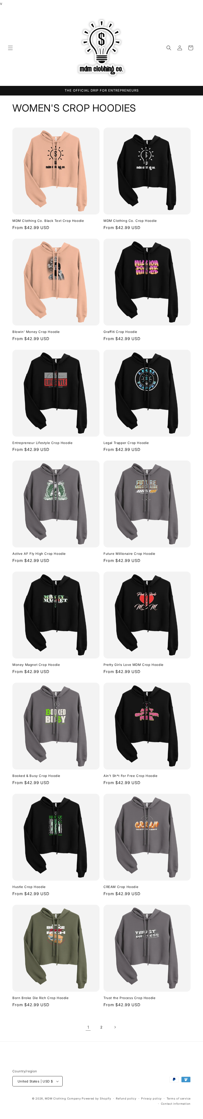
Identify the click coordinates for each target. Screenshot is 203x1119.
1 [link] (88, 1027)
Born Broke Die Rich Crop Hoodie (40, 998)
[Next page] (114, 1027)
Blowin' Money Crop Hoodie (36, 332)
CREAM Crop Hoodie (120, 887)
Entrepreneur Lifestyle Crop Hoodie (42, 443)
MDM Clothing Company (63, 1098)
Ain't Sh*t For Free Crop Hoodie (130, 776)
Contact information (176, 1103)
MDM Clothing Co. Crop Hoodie (130, 221)
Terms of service (179, 1098)
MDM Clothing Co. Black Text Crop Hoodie (48, 221)
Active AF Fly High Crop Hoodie (39, 554)
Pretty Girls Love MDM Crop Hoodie (133, 665)
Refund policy (126, 1098)
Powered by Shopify (96, 1098)
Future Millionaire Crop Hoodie (129, 554)
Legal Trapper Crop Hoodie (126, 443)
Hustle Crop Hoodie (29, 887)
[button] (10, 47)
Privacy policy (151, 1098)
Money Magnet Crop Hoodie (36, 665)
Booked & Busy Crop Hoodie (36, 776)
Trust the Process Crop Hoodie (129, 998)
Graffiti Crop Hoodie (120, 332)
